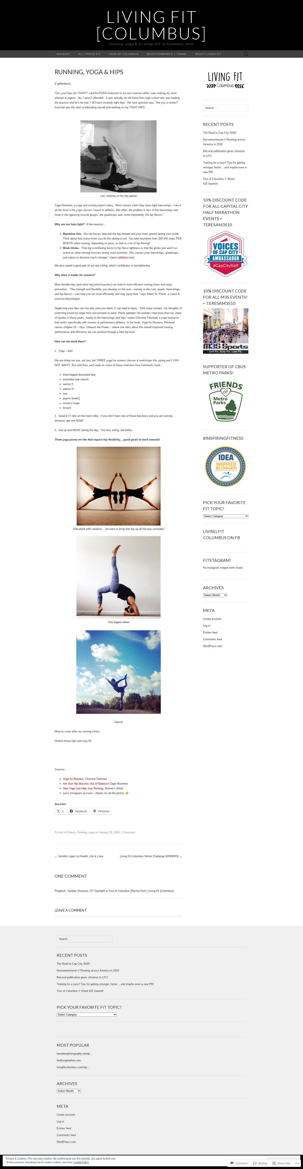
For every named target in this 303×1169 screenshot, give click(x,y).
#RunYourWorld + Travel (167, 54)
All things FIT (89, 54)
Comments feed (212, 639)
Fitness (71, 832)
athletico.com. (126, 257)
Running (63, 54)
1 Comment (128, 832)
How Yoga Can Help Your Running (83, 788)
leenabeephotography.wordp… (74, 1053)
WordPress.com (212, 646)
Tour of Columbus (124, 54)
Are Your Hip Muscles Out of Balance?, (86, 783)
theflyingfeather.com (69, 1060)
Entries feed (210, 632)
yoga (91, 832)
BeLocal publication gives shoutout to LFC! (82, 977)
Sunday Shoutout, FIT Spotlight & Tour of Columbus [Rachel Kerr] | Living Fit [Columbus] (120, 890)
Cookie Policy (81, 1162)
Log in (206, 625)
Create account (212, 618)
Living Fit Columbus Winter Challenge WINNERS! (151, 856)
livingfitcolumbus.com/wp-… (73, 1067)
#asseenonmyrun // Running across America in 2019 (88, 970)
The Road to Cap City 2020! (219, 132)
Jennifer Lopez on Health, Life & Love (79, 856)
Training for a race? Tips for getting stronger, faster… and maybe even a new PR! (225, 167)
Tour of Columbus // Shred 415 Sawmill (80, 990)
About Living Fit (208, 54)
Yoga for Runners (73, 778)
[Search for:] (246, 54)
